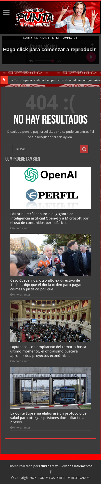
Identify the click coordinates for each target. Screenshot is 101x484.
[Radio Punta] (50, 17)
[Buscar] (84, 149)
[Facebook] (50, 472)
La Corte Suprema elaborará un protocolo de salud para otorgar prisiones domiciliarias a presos (48, 417)
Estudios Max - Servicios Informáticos (65, 466)
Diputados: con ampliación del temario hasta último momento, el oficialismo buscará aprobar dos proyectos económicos (48, 351)
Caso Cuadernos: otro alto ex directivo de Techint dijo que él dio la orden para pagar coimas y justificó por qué (46, 284)
